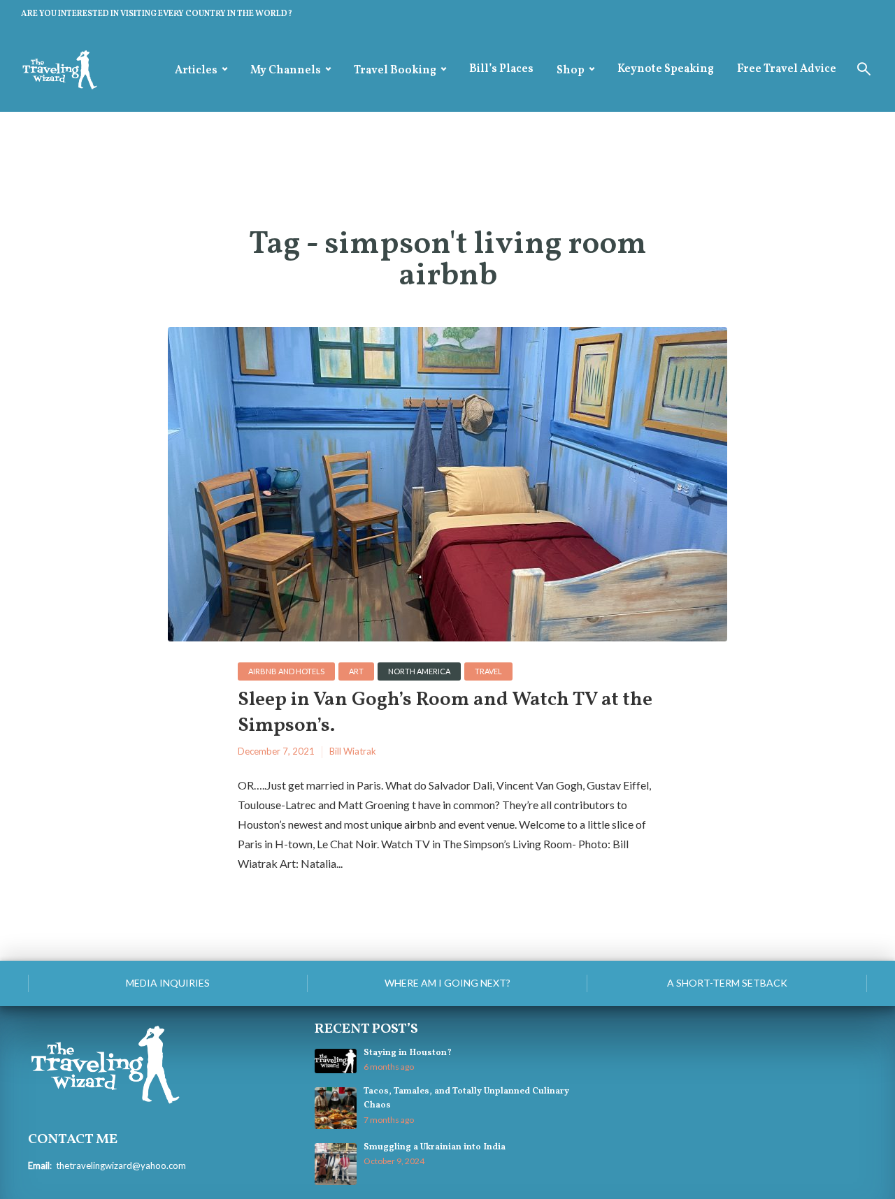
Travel (488, 671)
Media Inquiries (168, 983)
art (356, 671)
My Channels (285, 70)
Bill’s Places (501, 69)
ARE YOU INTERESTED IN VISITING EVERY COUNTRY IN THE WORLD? (156, 14)
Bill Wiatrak (352, 751)
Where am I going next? (447, 983)
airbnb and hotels (286, 671)
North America (419, 671)
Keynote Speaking (665, 69)
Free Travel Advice (786, 69)
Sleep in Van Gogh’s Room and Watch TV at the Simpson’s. (445, 713)
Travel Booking (395, 70)
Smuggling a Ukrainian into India (435, 1147)
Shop (571, 70)
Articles (196, 70)
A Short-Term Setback (727, 983)
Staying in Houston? (408, 1053)
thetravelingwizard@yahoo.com (121, 1165)
